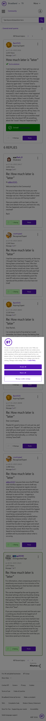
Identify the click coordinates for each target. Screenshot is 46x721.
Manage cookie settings (23, 378)
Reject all (23, 373)
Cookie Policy (31, 360)
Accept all (23, 366)
